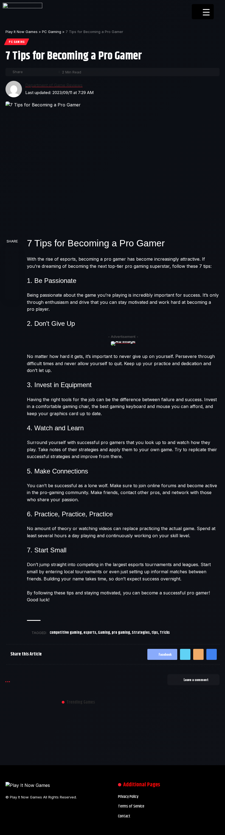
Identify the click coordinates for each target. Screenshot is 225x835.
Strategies (141, 633)
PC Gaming (16, 42)
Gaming (104, 633)
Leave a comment (196, 679)
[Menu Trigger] (203, 11)
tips (154, 633)
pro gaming (121, 633)
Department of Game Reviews (54, 85)
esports (89, 633)
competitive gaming (66, 633)
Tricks (165, 633)
